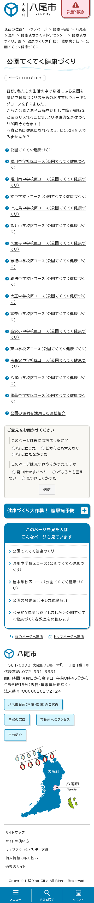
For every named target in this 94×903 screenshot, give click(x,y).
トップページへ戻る (69, 636)
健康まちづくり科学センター (43, 35)
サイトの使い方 (17, 841)
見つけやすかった (32, 472)
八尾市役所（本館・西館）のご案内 (33, 704)
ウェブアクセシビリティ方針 (27, 849)
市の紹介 (15, 734)
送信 (47, 489)
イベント (78, 899)
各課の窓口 (17, 719)
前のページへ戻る (29, 636)
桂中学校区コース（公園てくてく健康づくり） (48, 196)
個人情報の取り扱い (21, 858)
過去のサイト (15, 866)
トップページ (37, 29)
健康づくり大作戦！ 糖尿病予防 (54, 41)
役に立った (26, 448)
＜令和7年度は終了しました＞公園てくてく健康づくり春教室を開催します (49, 616)
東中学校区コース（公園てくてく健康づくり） (48, 349)
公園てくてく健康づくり (31, 150)
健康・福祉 (61, 29)
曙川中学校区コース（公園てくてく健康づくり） (48, 567)
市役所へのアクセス (55, 719)
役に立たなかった (32, 454)
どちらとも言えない (62, 448)
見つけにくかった (41, 478)
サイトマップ (15, 832)
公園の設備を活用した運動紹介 (38, 413)
